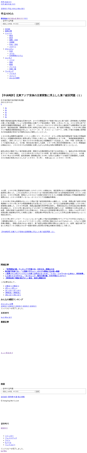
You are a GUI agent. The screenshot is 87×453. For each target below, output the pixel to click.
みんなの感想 (14, 78)
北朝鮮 (11, 42)
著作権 (10, 397)
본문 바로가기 (6, 2)
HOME (7, 29)
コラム (11, 53)
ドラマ (11, 60)
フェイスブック (11, 438)
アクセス (12, 73)
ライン (7, 440)
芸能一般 (12, 69)
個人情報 (21, 397)
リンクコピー (10, 445)
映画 (11, 64)
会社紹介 (4, 397)
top (2, 451)
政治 (11, 35)
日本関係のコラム (16, 55)
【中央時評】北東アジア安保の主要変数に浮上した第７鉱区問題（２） (28, 232)
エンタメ (8, 58)
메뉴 (5, 451)
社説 (11, 51)
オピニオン (9, 49)
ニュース (8, 33)
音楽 (11, 62)
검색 (37, 24)
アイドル (12, 67)
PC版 (15, 397)
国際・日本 (13, 40)
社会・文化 (13, 44)
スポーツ (12, 47)
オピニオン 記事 (7, 304)
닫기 (26, 18)
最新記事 (8, 31)
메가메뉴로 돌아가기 (16, 18)
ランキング (9, 71)
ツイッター (9, 436)
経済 (11, 38)
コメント (12, 76)
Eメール (8, 442)
